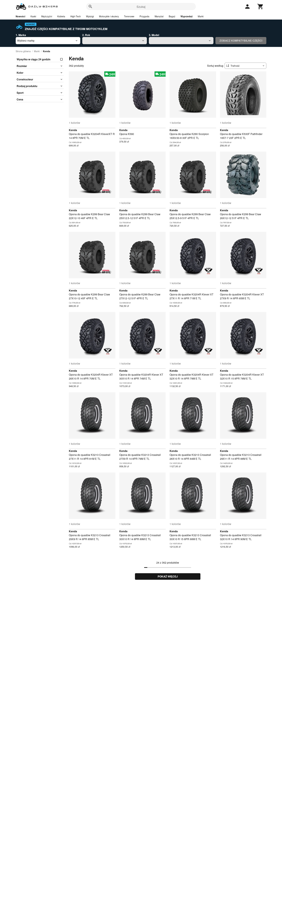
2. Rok (86, 35)
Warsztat (159, 16)
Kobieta (61, 16)
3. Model (154, 35)
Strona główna (23, 51)
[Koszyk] (260, 6)
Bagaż (172, 16)
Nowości (20, 16)
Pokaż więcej (168, 576)
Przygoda (144, 16)
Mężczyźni (46, 16)
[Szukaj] (90, 6)
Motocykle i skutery (109, 16)
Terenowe (129, 16)
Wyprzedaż (186, 16)
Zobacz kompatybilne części (240, 40)
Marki (201, 16)
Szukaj (141, 6)
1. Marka (21, 35)
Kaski (33, 16)
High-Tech (75, 16)
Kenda (73, 130)
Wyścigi (90, 16)
